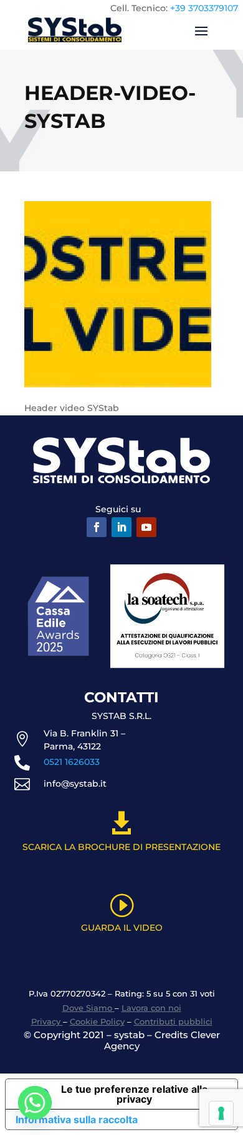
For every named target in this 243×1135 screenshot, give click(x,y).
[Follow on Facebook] (97, 527)
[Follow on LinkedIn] (121, 527)
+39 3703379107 (204, 8)
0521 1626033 (72, 761)
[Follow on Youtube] (146, 527)
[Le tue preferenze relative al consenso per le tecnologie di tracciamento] (221, 1113)
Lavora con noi (151, 1008)
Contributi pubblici (173, 1021)
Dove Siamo (88, 1008)
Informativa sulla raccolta (77, 1119)
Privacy (47, 1021)
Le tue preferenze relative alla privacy (134, 1094)
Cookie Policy (97, 1021)
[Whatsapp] (35, 1102)
